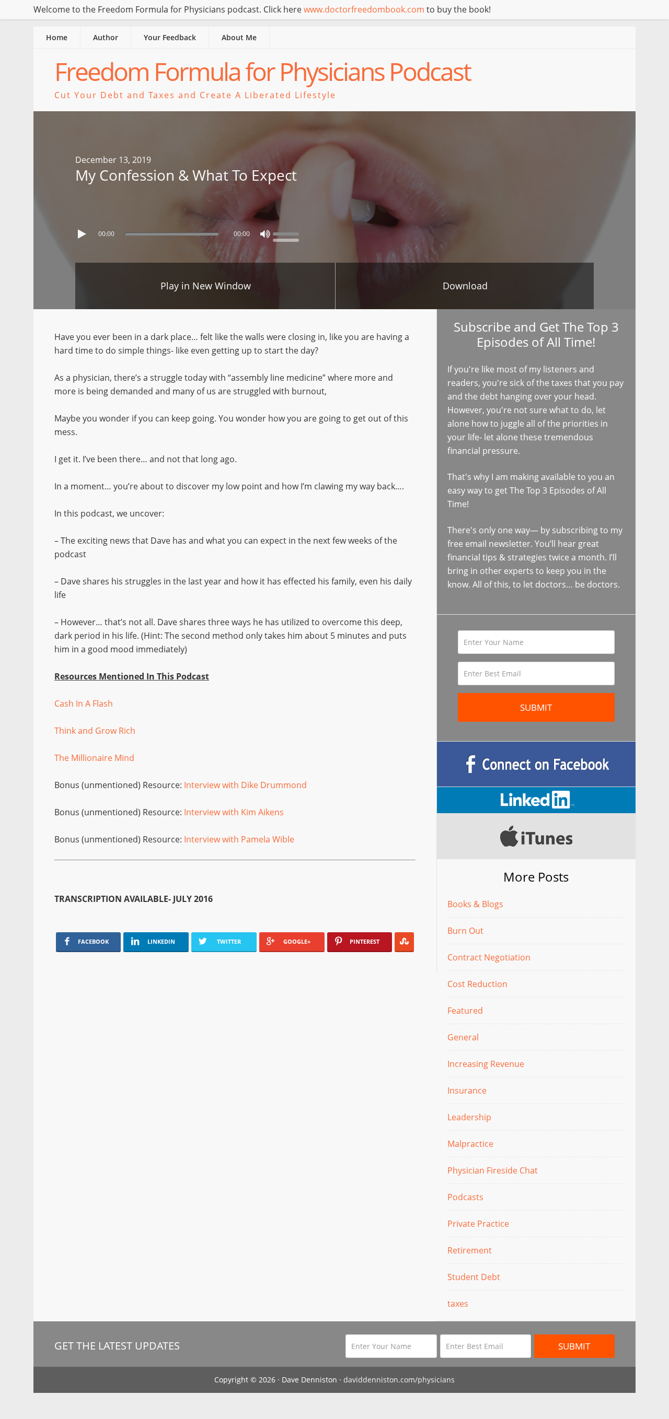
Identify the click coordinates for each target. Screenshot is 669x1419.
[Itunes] (536, 836)
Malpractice (470, 1144)
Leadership (469, 1117)
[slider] (288, 233)
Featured (465, 1010)
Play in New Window (205, 285)
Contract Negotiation (488, 957)
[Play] (83, 234)
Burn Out (465, 930)
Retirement (469, 1250)
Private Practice (478, 1223)
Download (465, 285)
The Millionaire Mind (94, 758)
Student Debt (473, 1277)
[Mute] (265, 234)
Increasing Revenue (485, 1064)
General (463, 1037)
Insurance (467, 1090)
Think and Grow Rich (94, 730)
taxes (457, 1303)
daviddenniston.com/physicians (399, 1380)
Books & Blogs (475, 904)
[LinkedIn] (536, 800)
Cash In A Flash (83, 703)
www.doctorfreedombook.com (364, 9)
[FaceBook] (536, 764)
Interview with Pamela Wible (239, 839)
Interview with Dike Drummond (245, 785)
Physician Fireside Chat (492, 1170)
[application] (334, 231)
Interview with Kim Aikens (234, 812)
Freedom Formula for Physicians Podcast (262, 71)
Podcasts (465, 1197)
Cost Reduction (477, 984)
